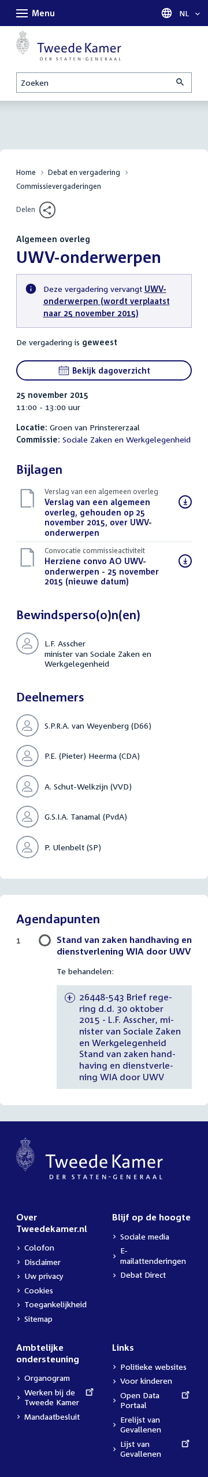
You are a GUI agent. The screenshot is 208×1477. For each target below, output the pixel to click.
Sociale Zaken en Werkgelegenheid (126, 439)
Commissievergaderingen (58, 186)
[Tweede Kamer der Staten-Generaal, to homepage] (68, 46)
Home (26, 172)
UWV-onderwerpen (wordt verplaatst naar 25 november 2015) (106, 301)
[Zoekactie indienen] (180, 82)
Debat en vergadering (84, 172)
